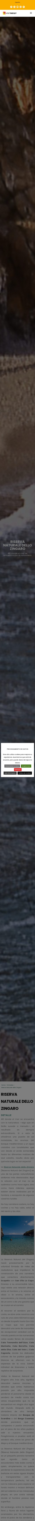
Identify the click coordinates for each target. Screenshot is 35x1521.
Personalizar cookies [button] (12, 766)
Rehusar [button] (17, 769)
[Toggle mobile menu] (31, 13)
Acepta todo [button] (26, 766)
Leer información (10, 773)
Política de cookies (25, 773)
